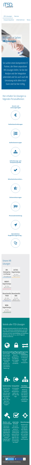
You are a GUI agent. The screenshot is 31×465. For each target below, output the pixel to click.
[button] (9, 459)
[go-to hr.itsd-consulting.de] (8, 5)
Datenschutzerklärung (15, 462)
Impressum (5, 462)
